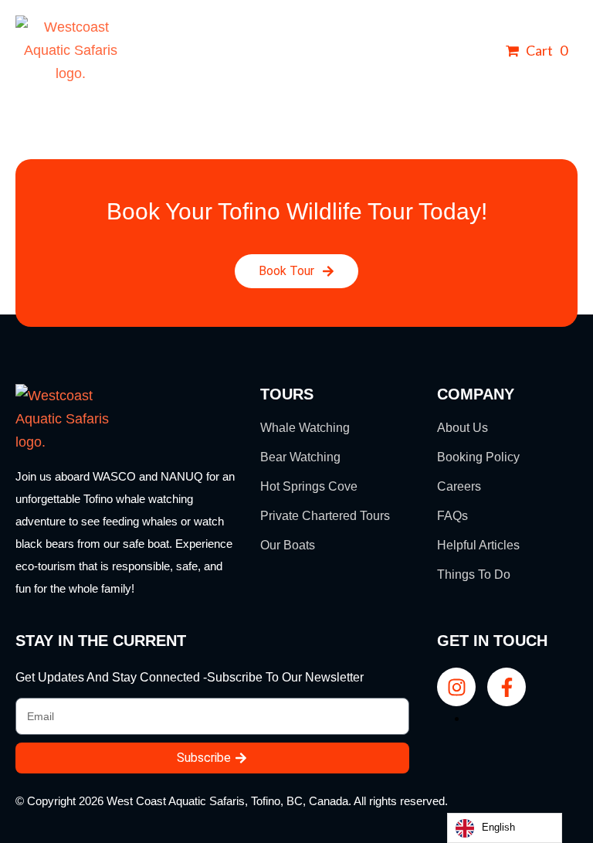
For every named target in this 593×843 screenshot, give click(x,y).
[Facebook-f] (506, 687)
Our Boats (287, 545)
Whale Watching (305, 427)
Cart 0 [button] (546, 50)
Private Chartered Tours (325, 515)
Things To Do (473, 574)
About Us (462, 427)
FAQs (452, 515)
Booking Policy (478, 457)
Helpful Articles (478, 545)
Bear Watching (300, 457)
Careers (459, 486)
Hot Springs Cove (308, 486)
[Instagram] (456, 687)
